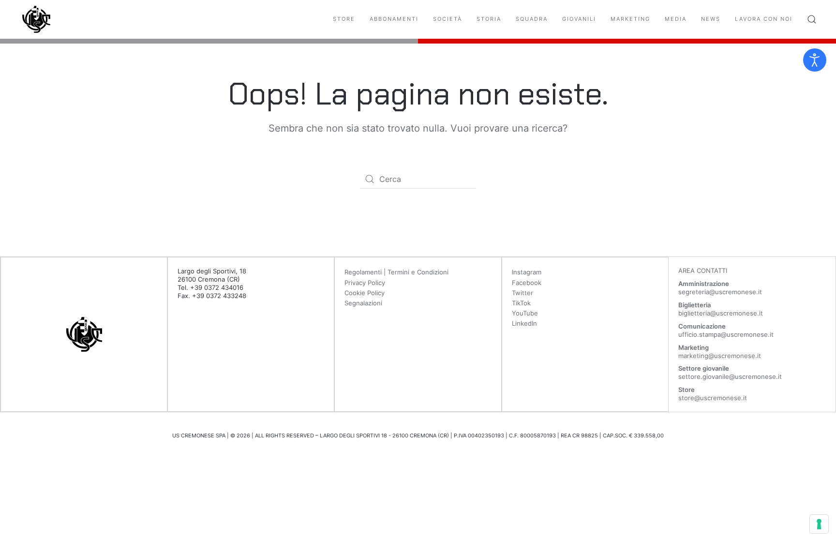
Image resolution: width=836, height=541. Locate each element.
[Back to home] (36, 19)
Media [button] (676, 18)
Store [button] (344, 18)
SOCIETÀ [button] (447, 18)
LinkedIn (524, 323)
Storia (489, 18)
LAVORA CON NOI (763, 18)
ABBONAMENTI (394, 18)
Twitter (522, 293)
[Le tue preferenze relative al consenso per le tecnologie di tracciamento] (819, 524)
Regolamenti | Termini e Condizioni (396, 272)
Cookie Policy (364, 293)
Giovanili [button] (579, 18)
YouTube (525, 313)
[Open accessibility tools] (814, 60)
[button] (812, 19)
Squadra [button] (532, 18)
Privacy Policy (364, 282)
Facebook (526, 282)
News (710, 18)
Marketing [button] (630, 18)
